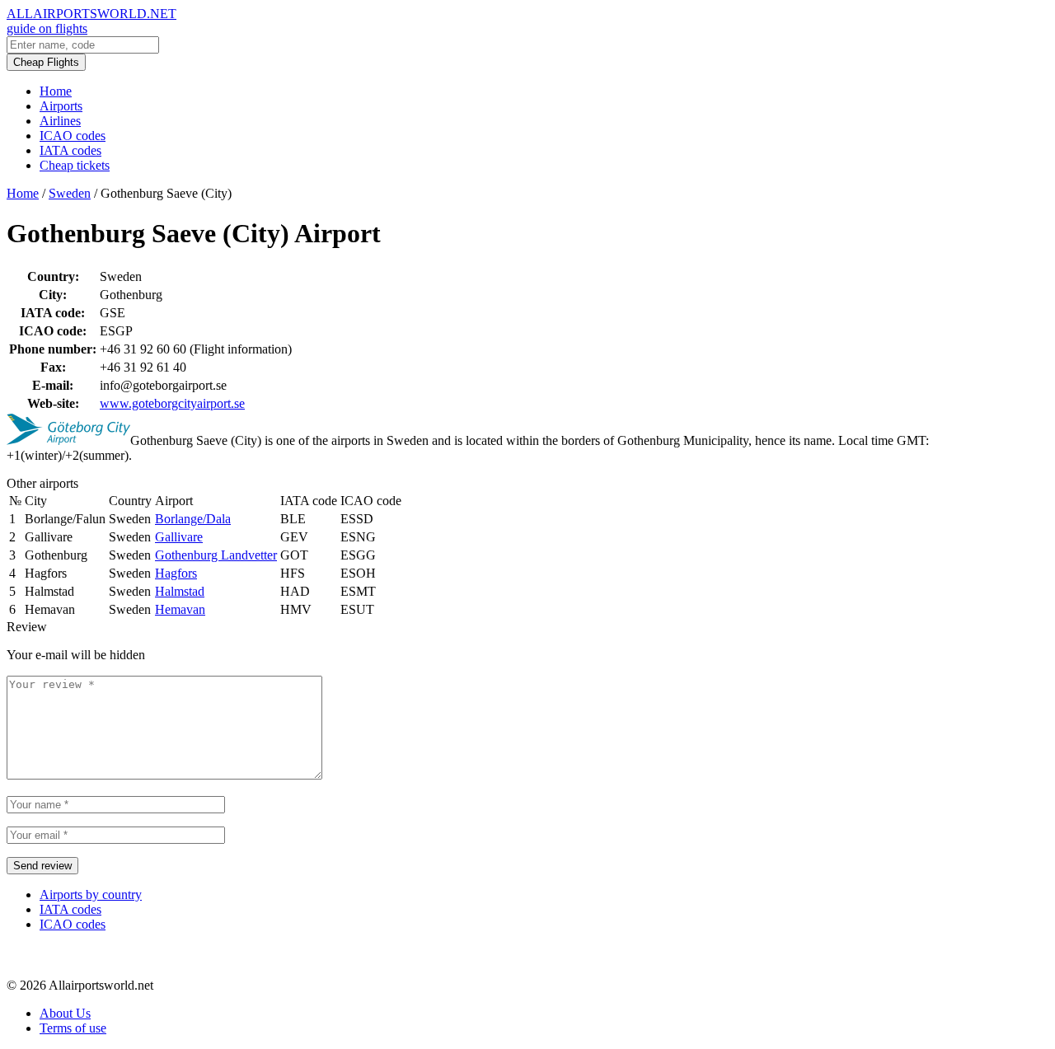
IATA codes (70, 150)
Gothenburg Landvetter (216, 555)
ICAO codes (73, 136)
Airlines (60, 121)
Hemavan (180, 609)
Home (56, 91)
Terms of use (73, 1028)
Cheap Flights (46, 62)
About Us (65, 1013)
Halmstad (179, 591)
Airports (61, 106)
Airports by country (91, 894)
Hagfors (176, 573)
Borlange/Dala (193, 519)
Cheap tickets (75, 165)
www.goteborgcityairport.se (172, 403)
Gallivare (179, 537)
